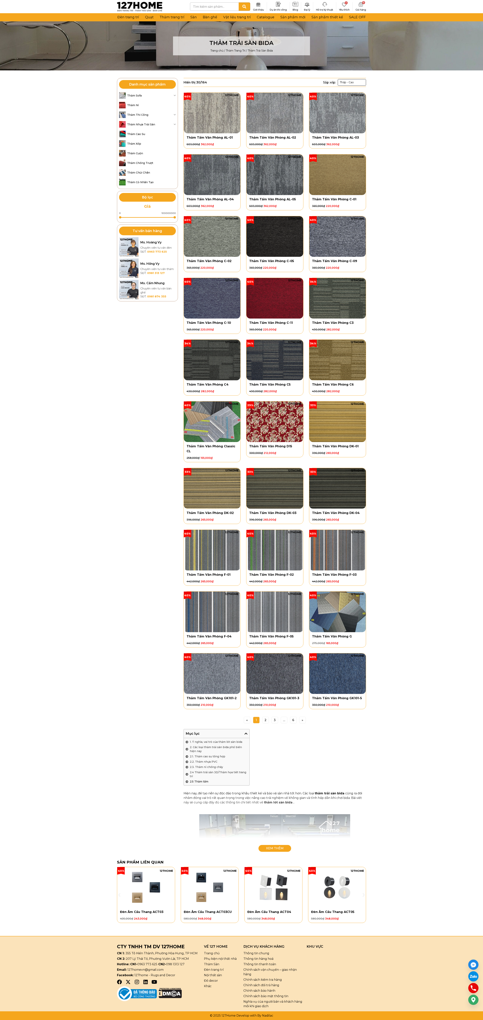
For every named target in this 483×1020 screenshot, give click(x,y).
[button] (246, 733)
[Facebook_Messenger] (473, 965)
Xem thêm (274, 848)
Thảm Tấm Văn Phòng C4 (207, 384)
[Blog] (295, 4)
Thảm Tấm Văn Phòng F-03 (334, 574)
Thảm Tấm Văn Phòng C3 (333, 323)
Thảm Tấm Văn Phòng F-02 (271, 574)
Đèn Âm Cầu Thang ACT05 (269, 912)
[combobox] (214, 6)
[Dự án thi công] (278, 4)
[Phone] (473, 988)
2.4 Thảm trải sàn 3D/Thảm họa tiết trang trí (218, 774)
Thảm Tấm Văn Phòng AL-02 (272, 137)
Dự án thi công (278, 9)
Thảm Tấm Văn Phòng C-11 (271, 323)
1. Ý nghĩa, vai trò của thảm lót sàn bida (216, 742)
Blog (295, 9)
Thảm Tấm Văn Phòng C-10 (209, 323)
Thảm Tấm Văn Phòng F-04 (209, 636)
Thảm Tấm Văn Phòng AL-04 (210, 199)
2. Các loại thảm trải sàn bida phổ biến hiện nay (216, 749)
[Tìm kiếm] (244, 6)
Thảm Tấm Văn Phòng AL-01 (210, 137)
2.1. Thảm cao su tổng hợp (207, 756)
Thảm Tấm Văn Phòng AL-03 (335, 137)
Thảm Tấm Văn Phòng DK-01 (335, 446)
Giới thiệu (258, 9)
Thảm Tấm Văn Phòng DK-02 (210, 513)
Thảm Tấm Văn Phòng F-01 (209, 574)
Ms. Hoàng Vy (151, 242)
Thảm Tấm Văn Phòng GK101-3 (274, 698)
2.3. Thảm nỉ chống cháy (206, 767)
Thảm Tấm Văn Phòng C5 (270, 384)
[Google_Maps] (473, 1000)
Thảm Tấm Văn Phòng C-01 (334, 199)
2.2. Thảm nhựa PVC (203, 761)
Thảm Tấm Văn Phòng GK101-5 (337, 698)
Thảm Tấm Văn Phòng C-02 (209, 261)
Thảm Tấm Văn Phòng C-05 (271, 261)
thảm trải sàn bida (329, 793)
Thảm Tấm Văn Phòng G (332, 636)
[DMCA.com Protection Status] (170, 997)
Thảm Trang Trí (235, 50)
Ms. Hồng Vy (149, 263)
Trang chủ (216, 50)
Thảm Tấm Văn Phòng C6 (333, 384)
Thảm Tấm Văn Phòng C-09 (334, 261)
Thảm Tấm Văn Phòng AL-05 (272, 199)
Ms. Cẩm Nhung (152, 283)
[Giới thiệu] (258, 4)
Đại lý (307, 9)
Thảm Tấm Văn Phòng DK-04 (336, 513)
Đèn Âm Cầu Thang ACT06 (333, 912)
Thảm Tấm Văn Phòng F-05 (271, 636)
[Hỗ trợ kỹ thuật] (324, 4)
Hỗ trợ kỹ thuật (324, 9)
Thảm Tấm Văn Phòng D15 (270, 446)
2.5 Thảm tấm (199, 781)
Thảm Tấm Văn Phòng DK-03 (272, 513)
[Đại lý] (307, 4)
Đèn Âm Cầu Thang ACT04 (206, 912)
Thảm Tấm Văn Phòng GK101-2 (212, 698)
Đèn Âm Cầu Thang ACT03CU (144, 912)
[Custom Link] (473, 976)
